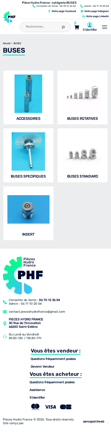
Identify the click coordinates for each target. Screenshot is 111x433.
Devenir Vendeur (42, 366)
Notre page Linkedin (97, 16)
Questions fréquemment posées (53, 359)
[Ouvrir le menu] (104, 27)
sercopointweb (93, 421)
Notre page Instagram (96, 11)
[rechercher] (63, 26)
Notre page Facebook (63, 11)
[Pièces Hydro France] (9, 17)
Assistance (37, 390)
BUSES (17, 43)
